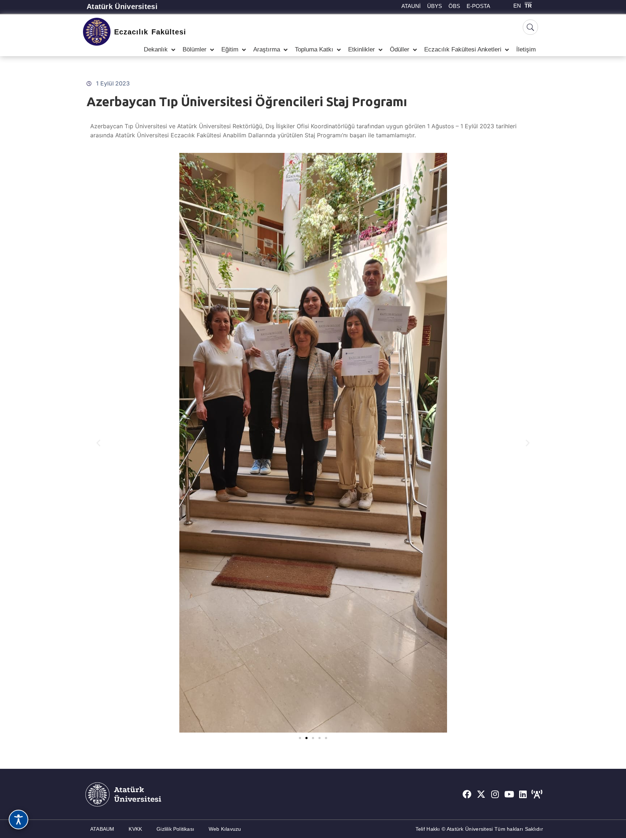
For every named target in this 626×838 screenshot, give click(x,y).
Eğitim (229, 49)
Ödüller (399, 49)
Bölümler (194, 49)
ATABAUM (102, 829)
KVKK (135, 829)
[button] (98, 442)
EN (517, 6)
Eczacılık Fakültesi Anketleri (462, 49)
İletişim (526, 49)
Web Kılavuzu (225, 829)
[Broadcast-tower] (537, 794)
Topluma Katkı (314, 49)
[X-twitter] (481, 794)
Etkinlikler (361, 49)
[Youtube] (509, 794)
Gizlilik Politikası (175, 829)
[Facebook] (467, 794)
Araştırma (266, 49)
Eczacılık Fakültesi (150, 32)
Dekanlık (156, 49)
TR (528, 6)
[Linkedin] (523, 794)
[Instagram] (495, 794)
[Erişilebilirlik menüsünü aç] (18, 819)
